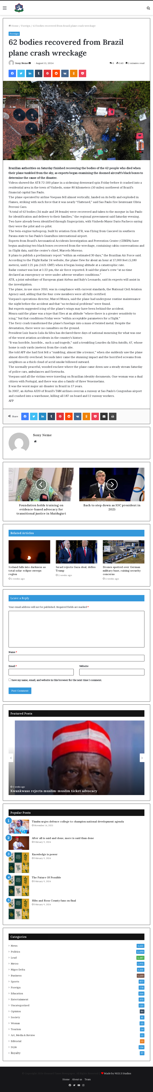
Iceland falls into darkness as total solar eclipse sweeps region (27, 570)
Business (16, 975)
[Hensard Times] (19, 7)
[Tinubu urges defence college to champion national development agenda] (19, 827)
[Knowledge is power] (19, 862)
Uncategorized (20, 1005)
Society (15, 1017)
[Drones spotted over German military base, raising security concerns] (123, 552)
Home (14, 25)
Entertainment (19, 999)
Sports (15, 981)
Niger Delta (18, 969)
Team (88, 1079)
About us (77, 1079)
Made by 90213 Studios (117, 1073)
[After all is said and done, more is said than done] (19, 843)
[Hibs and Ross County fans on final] (19, 909)
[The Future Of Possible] (19, 886)
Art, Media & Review (23, 1035)
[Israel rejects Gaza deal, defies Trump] (76, 552)
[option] (76, 757)
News (14, 945)
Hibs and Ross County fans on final (54, 900)
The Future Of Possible (46, 877)
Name (13, 652)
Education (17, 993)
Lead (14, 957)
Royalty (16, 1053)
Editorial (16, 1041)
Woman (15, 1023)
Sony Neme (21, 63)
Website (83, 666)
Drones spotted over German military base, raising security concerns (122, 570)
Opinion (16, 1011)
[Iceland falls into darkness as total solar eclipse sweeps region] (29, 552)
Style (14, 1047)
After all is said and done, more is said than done (63, 838)
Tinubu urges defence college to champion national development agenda (78, 821)
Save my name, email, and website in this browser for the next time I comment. (57, 680)
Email (13, 666)
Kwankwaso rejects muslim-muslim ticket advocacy (53, 791)
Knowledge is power (45, 854)
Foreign (25, 25)
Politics (15, 951)
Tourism (16, 1029)
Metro (14, 963)
